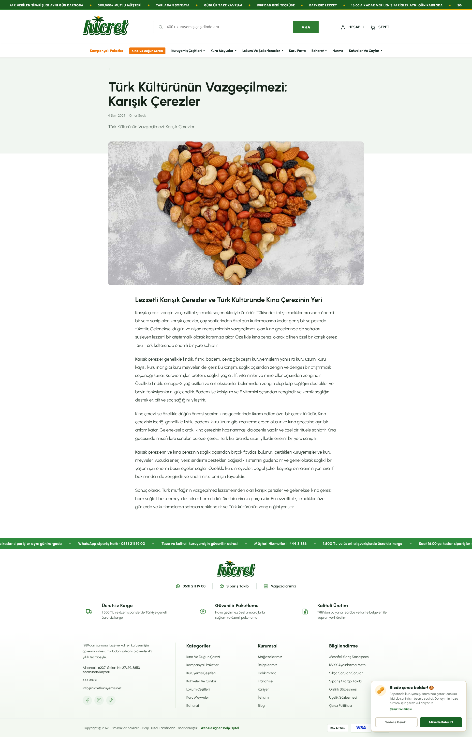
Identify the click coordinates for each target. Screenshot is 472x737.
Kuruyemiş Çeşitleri (186, 51)
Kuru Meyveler (222, 51)
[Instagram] (99, 700)
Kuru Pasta (297, 51)
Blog (261, 705)
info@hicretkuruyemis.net (102, 688)
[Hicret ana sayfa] (106, 27)
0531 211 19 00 (194, 586)
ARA (306, 27)
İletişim (263, 697)
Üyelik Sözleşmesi (343, 697)
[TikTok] (111, 700)
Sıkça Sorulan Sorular (346, 673)
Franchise (265, 681)
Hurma (338, 51)
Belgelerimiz (267, 665)
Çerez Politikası (340, 705)
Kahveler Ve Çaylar (364, 51)
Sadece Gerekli (396, 722)
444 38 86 (90, 680)
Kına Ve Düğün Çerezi (147, 51)
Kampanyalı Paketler (106, 51)
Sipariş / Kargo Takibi (345, 681)
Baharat (317, 51)
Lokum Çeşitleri (198, 689)
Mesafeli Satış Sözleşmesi (349, 657)
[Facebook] (87, 700)
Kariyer (263, 689)
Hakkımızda (267, 673)
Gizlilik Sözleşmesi (343, 689)
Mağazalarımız (283, 586)
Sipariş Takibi (238, 586)
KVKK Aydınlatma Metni (347, 665)
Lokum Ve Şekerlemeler (261, 51)
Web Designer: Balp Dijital (220, 728)
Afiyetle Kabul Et (440, 722)
